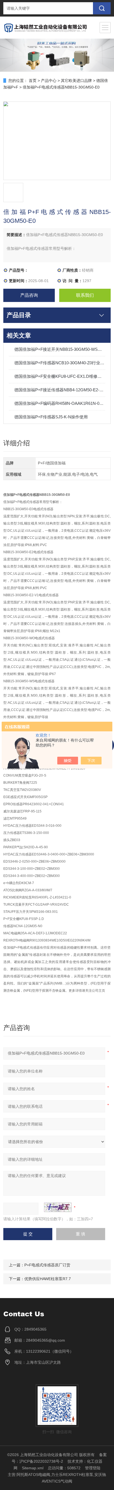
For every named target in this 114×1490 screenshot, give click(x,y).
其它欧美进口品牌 (76, 80)
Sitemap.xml (32, 1468)
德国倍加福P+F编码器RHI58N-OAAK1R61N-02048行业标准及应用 (59, 403)
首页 (33, 80)
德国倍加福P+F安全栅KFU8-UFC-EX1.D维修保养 (59, 376)
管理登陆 (92, 1468)
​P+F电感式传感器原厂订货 (47, 1265)
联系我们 (85, 295)
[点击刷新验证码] (58, 1207)
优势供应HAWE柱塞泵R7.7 (47, 1279)
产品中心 (48, 80)
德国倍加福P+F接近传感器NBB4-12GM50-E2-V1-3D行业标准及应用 (59, 389)
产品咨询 (29, 295)
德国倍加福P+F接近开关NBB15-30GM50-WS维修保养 (59, 349)
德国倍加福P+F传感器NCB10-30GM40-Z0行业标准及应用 (59, 362)
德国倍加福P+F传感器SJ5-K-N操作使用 (51, 416)
